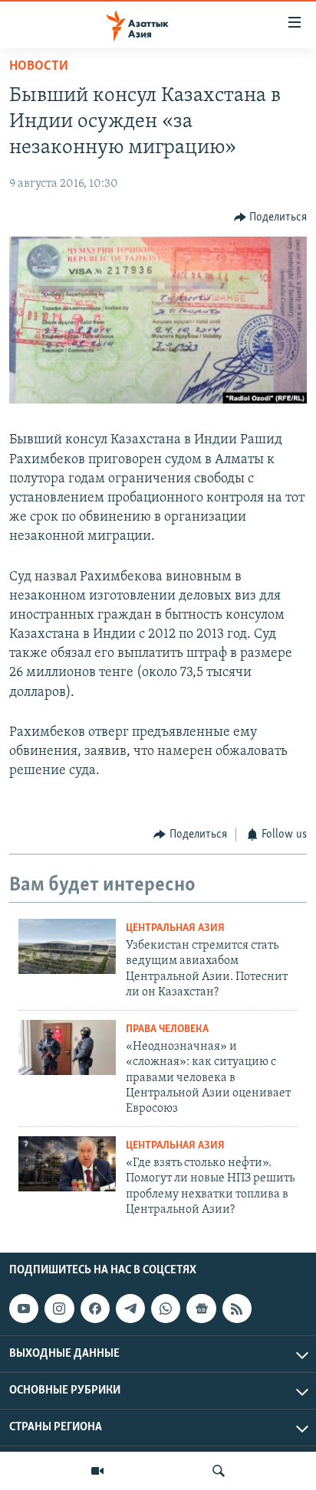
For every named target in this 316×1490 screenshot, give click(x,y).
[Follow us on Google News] (201, 1308)
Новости (38, 67)
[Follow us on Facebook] (95, 1308)
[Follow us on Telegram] (130, 1308)
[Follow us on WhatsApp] (165, 1308)
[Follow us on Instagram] (59, 1308)
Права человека (167, 1029)
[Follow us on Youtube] (23, 1308)
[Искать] (219, 1471)
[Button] (271, 217)
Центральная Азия (175, 928)
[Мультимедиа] (97, 1471)
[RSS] (237, 1308)
